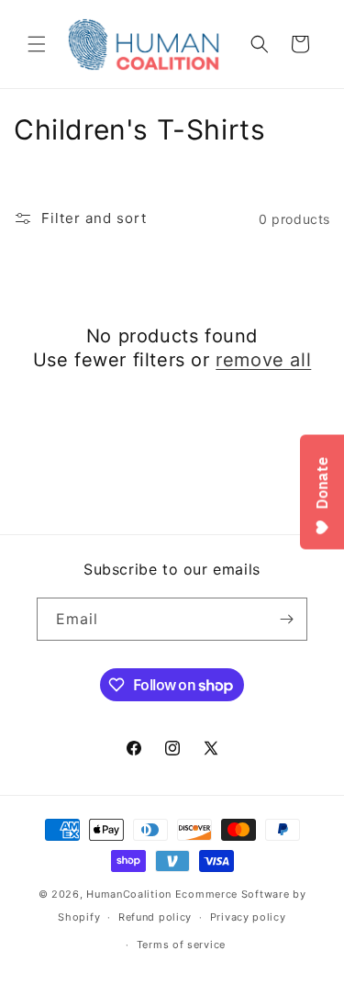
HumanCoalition (129, 894)
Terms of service (181, 944)
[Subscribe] (286, 619)
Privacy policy (248, 917)
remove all (263, 360)
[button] (37, 44)
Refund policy (155, 917)
